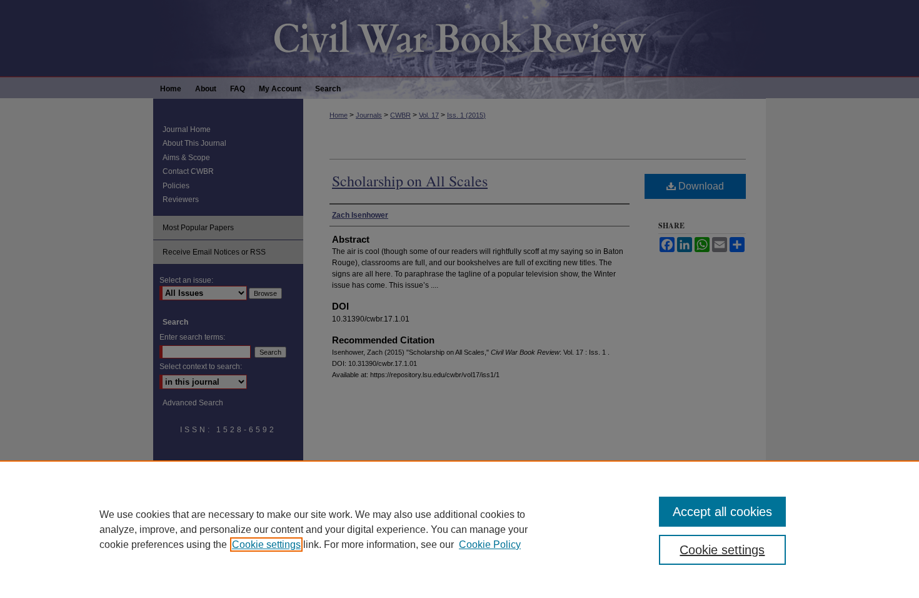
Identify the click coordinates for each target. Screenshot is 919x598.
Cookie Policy (490, 544)
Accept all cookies (722, 512)
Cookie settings (266, 544)
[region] (459, 529)
